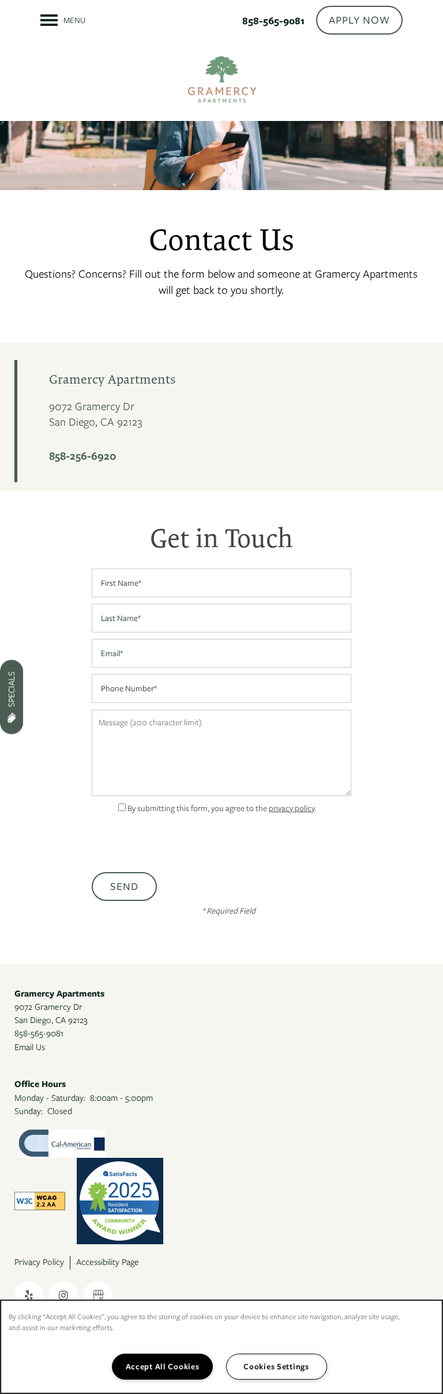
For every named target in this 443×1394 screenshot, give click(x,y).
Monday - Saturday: (49, 1098)
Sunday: (28, 1111)
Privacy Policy (39, 1262)
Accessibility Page (107, 1262)
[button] (359, 20)
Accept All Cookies (163, 1366)
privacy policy (291, 808)
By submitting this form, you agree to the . (221, 808)
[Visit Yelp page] (28, 1295)
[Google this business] (98, 1295)
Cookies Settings (276, 1366)
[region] (221, 1347)
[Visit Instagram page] (63, 1295)
